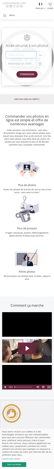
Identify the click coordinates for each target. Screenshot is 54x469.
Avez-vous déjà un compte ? (27, 99)
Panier (50, 8)
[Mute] (37, 387)
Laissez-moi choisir (11, 458)
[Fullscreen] (49, 387)
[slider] (24, 387)
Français (40, 8)
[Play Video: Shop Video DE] (27, 348)
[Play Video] (5, 387)
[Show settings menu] (43, 387)
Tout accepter (14, 464)
